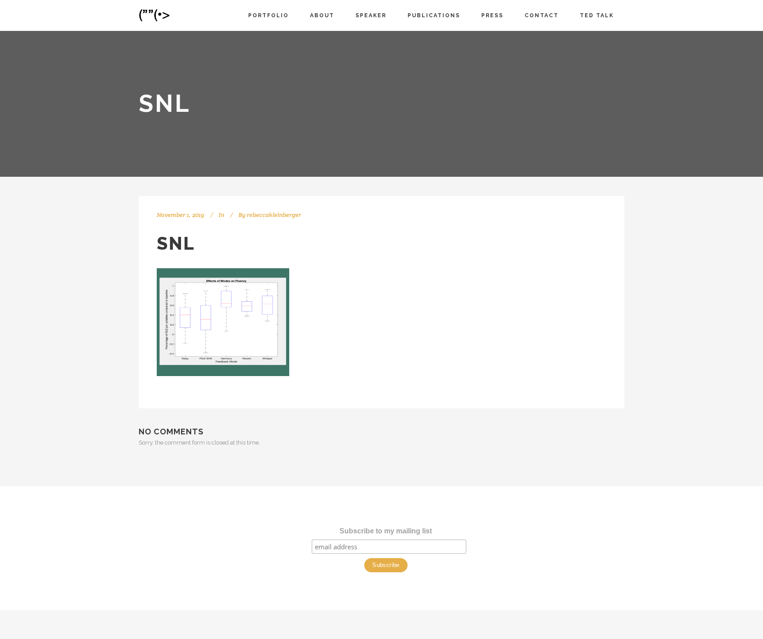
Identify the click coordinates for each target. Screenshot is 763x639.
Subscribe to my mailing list (386, 531)
